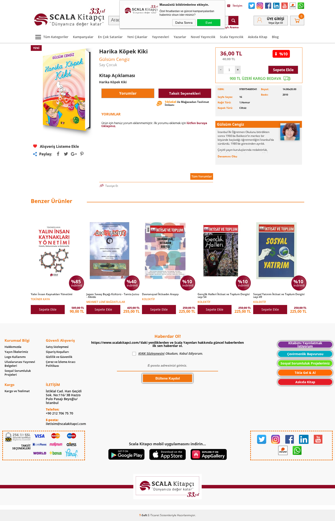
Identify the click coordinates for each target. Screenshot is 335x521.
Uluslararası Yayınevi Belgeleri (20, 364)
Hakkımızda (13, 347)
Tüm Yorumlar (201, 176)
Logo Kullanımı (15, 357)
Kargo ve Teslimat (17, 391)
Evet (209, 22)
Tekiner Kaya (40, 299)
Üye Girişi (275, 18)
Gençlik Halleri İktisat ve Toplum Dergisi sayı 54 (224, 295)
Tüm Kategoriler (55, 37)
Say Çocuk (108, 65)
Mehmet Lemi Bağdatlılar (105, 301)
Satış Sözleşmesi (57, 347)
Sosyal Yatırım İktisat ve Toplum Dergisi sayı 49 (278, 295)
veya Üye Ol (275, 22)
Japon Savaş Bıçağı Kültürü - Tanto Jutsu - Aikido (112, 295)
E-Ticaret (153, 515)
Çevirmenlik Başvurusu (305, 354)
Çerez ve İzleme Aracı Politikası (60, 364)
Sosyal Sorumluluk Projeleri (18, 373)
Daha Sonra (184, 22)
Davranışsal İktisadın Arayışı (160, 294)
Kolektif (148, 299)
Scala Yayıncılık (231, 37)
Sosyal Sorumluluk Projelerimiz (305, 363)
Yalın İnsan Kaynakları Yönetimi (51, 294)
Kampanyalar (83, 37)
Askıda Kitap (257, 37)
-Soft (143, 515)
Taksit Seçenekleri (185, 93)
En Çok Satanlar (110, 37)
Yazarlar (180, 37)
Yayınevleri (160, 37)
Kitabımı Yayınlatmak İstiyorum (305, 344)
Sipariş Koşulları (57, 352)
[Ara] (233, 20)
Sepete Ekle (283, 69)
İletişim (237, 5)
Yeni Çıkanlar (137, 37)
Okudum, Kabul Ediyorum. (170, 353)
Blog (275, 37)
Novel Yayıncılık (203, 37)
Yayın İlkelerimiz (16, 352)
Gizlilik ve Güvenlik (59, 357)
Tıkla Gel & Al (305, 372)
